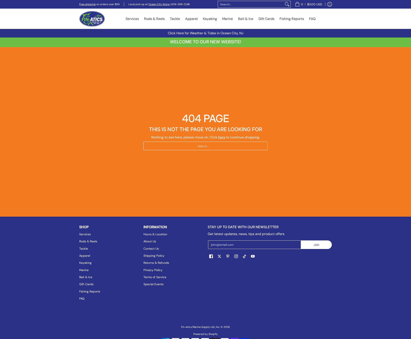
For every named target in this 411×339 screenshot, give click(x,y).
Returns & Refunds (156, 263)
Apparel (84, 256)
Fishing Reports (89, 291)
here (221, 137)
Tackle (83, 248)
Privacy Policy (152, 270)
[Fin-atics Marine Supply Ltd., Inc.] (92, 19)
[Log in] (329, 4)
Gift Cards (86, 284)
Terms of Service (154, 277)
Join (316, 245)
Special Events (153, 284)
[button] (211, 256)
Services (85, 234)
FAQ (82, 298)
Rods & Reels (88, 241)
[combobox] (251, 4)
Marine (84, 270)
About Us (149, 241)
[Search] (287, 4)
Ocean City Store (159, 4)
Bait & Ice (85, 277)
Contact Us (151, 248)
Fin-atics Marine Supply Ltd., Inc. (200, 327)
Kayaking (85, 263)
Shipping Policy (153, 256)
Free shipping (87, 4)
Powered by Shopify (205, 334)
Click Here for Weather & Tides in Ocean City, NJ (205, 33)
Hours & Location (155, 234)
